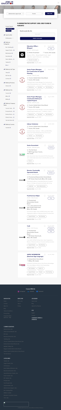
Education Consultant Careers (10, 395)
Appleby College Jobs (8, 346)
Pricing (19, 306)
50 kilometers (9, 38)
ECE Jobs (6, 334)
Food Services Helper (33, 195)
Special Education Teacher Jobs (11, 373)
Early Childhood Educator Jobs (10, 368)
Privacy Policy (7, 313)
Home (5, 301)
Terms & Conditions (8, 310)
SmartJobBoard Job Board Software (36, 407)
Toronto (8, 30)
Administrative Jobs (8, 329)
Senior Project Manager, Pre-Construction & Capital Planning (35, 71)
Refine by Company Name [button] (9, 104)
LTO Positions (7, 365)
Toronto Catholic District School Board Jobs (14, 341)
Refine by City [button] (8, 90)
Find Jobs (49, 13)
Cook (28, 226)
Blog (5, 308)
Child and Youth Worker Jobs (10, 331)
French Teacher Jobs (8, 375)
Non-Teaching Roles (8, 390)
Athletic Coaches (7, 392)
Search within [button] (8, 35)
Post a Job (20, 301)
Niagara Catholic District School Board (12, 348)
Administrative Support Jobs (10, 388)
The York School (7, 353)
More (7, 65)
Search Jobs (34, 301)
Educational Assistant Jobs (10, 336)
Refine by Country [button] (9, 124)
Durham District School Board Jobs (11, 343)
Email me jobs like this (26, 31)
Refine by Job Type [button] (10, 69)
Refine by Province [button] (10, 82)
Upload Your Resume (36, 306)
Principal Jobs (7, 380)
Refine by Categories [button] (7, 43)
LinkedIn (32, 291)
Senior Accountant (32, 145)
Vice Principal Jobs (8, 383)
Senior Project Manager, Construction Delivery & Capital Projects (34, 98)
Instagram (22, 291)
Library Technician (32, 124)
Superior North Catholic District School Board (14, 351)
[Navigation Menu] (58, 2)
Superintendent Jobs (8, 385)
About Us (6, 306)
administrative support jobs (10, 28)
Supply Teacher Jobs (8, 363)
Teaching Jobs (7, 339)
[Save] (45, 46)
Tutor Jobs (6, 397)
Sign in (19, 303)
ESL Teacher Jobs (7, 378)
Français (33, 315)
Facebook (41, 291)
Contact (5, 303)
